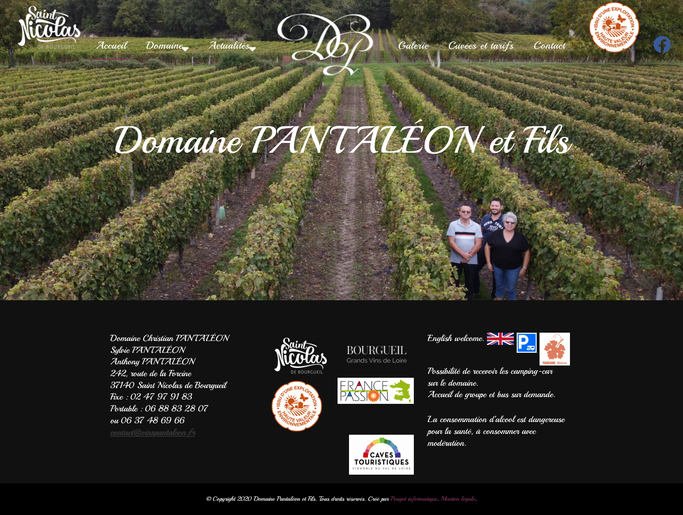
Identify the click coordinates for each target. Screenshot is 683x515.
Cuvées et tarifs (481, 45)
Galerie (413, 45)
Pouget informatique (414, 499)
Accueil (111, 45)
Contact (549, 45)
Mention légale (458, 499)
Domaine (164, 45)
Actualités (229, 45)
